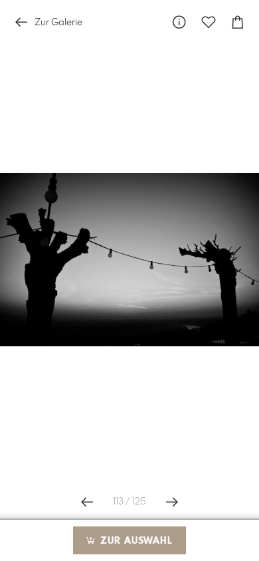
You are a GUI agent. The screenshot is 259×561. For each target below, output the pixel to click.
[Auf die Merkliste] (208, 22)
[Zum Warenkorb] (238, 22)
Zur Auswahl (135, 541)
